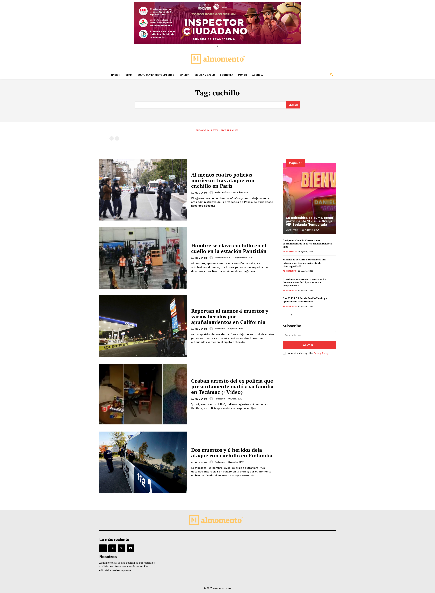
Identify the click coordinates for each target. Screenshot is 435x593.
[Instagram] (112, 548)
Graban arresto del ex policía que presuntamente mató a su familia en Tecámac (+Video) (232, 386)
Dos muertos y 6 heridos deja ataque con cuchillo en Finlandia (231, 452)
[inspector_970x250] (217, 23)
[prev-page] (111, 138)
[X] (121, 548)
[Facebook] (103, 548)
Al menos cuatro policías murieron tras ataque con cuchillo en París (223, 180)
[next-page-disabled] (117, 138)
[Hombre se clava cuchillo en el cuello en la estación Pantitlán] (143, 258)
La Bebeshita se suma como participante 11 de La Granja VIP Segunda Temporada (309, 221)
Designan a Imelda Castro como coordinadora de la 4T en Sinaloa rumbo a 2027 (307, 244)
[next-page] (290, 315)
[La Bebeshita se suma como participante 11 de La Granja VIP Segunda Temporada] (309, 198)
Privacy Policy (321, 353)
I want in (307, 345)
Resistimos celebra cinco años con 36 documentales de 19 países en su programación (304, 282)
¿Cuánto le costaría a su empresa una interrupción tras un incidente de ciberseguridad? (304, 263)
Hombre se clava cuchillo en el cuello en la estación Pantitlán (229, 248)
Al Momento (199, 192)
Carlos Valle (292, 230)
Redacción (220, 328)
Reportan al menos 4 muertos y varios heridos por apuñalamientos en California (229, 316)
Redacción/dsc (222, 192)
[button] (309, 75)
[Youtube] (130, 548)
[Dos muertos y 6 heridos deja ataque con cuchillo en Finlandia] (143, 462)
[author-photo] (212, 192)
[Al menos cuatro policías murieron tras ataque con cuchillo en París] (143, 190)
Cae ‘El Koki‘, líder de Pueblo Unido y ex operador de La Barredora (306, 300)
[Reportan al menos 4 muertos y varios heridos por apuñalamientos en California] (143, 326)
